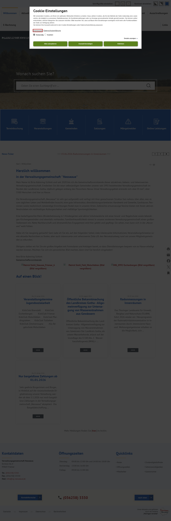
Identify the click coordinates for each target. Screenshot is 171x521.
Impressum (37, 31)
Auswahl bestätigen (85, 44)
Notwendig (40, 35)
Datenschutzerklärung (52, 31)
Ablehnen (120, 44)
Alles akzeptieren (50, 44)
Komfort (50, 35)
